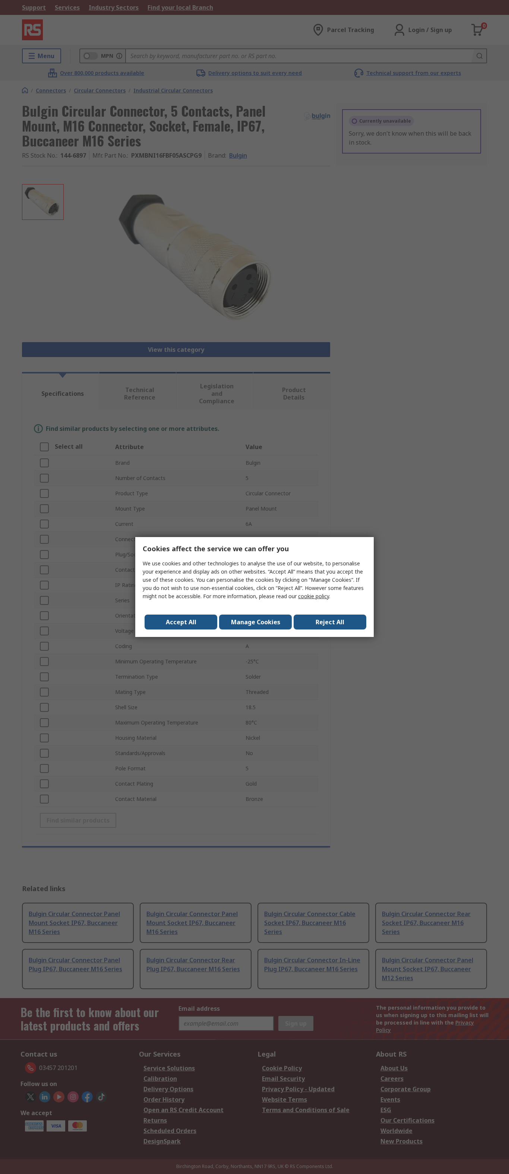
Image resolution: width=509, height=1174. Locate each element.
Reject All (330, 622)
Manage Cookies (255, 622)
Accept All (181, 622)
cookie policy (313, 596)
